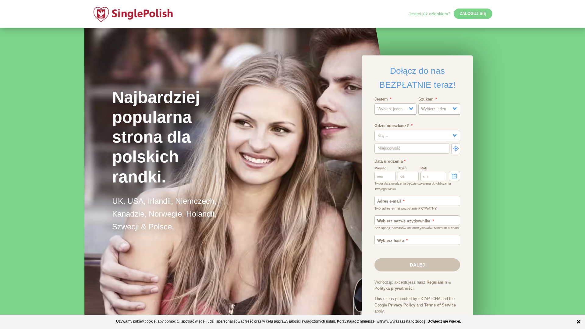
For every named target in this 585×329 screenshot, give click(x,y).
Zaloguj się (473, 14)
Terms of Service (440, 305)
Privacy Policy (401, 305)
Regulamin (437, 282)
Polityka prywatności (394, 288)
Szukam (426, 99)
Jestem (381, 99)
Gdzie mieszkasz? (391, 126)
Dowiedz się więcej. (444, 321)
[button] (395, 109)
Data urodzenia (390, 161)
